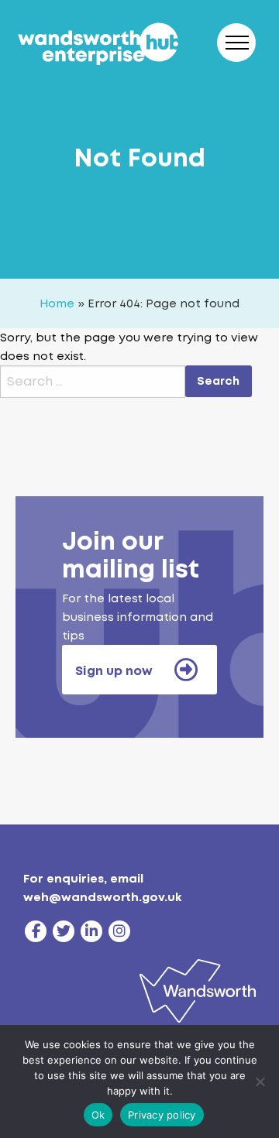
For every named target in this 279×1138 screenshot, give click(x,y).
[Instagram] (119, 931)
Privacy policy (162, 1115)
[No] (259, 1081)
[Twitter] (63, 931)
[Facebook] (35, 931)
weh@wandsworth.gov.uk (102, 897)
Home (57, 303)
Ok (98, 1115)
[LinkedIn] (91, 931)
